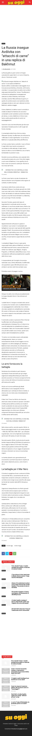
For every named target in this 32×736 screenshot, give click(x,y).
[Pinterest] (10, 553)
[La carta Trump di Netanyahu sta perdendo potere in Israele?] (6, 704)
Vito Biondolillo (6, 69)
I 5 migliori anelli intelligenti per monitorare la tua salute (20, 679)
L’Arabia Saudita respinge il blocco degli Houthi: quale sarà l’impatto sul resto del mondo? (20, 601)
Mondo (3, 43)
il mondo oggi (9, 545)
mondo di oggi (17, 545)
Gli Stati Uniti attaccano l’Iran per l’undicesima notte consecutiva (21, 609)
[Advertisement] (16, 24)
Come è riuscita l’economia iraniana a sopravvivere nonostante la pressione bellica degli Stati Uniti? (20, 671)
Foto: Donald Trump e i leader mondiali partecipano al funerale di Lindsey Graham (21, 567)
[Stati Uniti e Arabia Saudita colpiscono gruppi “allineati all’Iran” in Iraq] (6, 696)
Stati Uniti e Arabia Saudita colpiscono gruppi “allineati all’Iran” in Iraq (19, 695)
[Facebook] (3, 553)
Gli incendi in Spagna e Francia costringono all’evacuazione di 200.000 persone (20, 593)
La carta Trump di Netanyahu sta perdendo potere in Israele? (20, 702)
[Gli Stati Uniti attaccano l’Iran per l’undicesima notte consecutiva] (6, 611)
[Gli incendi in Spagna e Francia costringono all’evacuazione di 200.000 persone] (6, 594)
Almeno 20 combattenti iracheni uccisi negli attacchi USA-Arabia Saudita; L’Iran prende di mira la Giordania (21, 585)
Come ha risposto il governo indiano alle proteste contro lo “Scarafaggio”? (19, 687)
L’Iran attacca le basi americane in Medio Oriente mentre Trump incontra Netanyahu (21, 576)
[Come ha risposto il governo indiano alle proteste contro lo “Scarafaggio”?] (6, 688)
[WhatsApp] (14, 553)
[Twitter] (7, 553)
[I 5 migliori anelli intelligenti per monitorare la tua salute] (6, 680)
